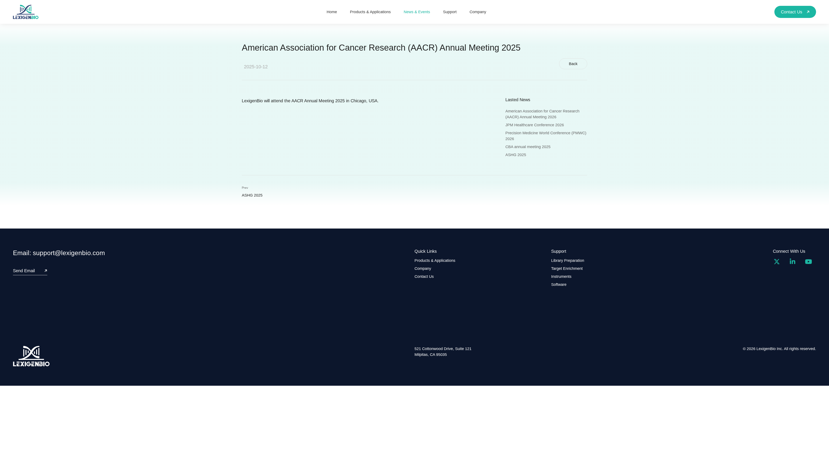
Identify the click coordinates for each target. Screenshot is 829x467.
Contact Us (424, 276)
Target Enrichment (567, 268)
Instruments (561, 276)
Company (422, 268)
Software (558, 284)
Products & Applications (434, 260)
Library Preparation (567, 260)
